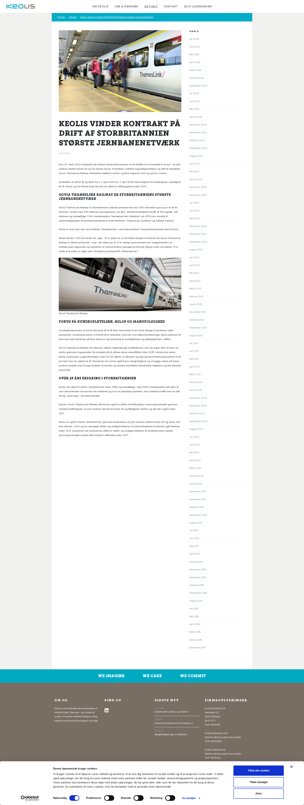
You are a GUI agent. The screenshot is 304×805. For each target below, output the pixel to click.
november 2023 (197, 195)
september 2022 (198, 241)
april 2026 (194, 62)
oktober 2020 (197, 413)
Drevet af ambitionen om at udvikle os (174, 723)
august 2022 (196, 249)
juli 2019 (193, 530)
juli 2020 (194, 437)
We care (152, 676)
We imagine (111, 676)
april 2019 (194, 554)
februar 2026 (196, 78)
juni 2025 (194, 101)
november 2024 (198, 132)
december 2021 (197, 312)
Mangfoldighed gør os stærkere (171, 734)
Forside (61, 17)
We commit (193, 676)
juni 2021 (194, 351)
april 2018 (194, 624)
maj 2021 (193, 359)
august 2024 (196, 156)
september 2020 (198, 421)
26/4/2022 (64, 153)
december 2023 (198, 187)
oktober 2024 (196, 140)
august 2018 (195, 600)
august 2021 (195, 335)
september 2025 (198, 85)
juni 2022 (194, 265)
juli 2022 (194, 257)
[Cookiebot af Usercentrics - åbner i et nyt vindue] (29, 798)
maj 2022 (194, 273)
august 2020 (196, 429)
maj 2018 (193, 616)
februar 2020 (196, 476)
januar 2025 (195, 117)
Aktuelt (72, 17)
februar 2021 (196, 382)
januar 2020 (195, 483)
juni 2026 (194, 46)
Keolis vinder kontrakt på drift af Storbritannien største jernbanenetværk (116, 17)
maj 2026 (194, 54)
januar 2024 (195, 179)
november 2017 (197, 647)
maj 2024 (194, 171)
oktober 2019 (196, 507)
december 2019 (197, 491)
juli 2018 (193, 608)
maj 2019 (193, 546)
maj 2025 (194, 109)
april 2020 (195, 460)
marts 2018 (195, 632)
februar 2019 (196, 561)
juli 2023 (194, 202)
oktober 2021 (196, 320)
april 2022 (194, 281)
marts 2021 (195, 374)
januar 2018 (195, 640)
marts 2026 (195, 70)
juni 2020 (194, 444)
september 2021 (198, 327)
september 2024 (198, 148)
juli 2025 (194, 93)
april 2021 (194, 366)
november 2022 (198, 234)
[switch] (109, 798)
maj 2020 (194, 452)
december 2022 (198, 226)
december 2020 (198, 398)
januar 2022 (195, 304)
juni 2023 (194, 210)
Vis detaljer (189, 798)
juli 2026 (194, 39)
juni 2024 (194, 163)
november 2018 (197, 577)
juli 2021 (193, 343)
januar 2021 (195, 390)
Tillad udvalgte (259, 782)
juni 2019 (194, 538)
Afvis (258, 793)
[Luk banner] (291, 766)
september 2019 (198, 515)
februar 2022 (196, 296)
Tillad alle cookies (259, 770)
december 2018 (197, 569)
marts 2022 (195, 288)
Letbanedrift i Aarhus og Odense (171, 711)
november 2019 (197, 499)
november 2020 (198, 405)
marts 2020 (195, 468)
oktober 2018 (196, 585)
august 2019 (195, 522)
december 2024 (198, 124)
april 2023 (194, 218)
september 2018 (198, 593)
